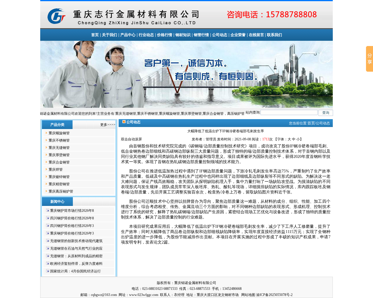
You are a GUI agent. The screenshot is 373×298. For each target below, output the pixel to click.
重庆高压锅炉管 (61, 191)
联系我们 (274, 35)
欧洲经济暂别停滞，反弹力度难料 (76, 264)
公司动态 (219, 35)
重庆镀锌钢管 (59, 177)
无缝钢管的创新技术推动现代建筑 (76, 241)
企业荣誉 (238, 35)
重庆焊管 (56, 169)
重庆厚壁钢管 (59, 155)
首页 (95, 35)
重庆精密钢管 (59, 184)
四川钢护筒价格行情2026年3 (72, 226)
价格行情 (164, 35)
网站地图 (248, 295)
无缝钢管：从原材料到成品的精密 (76, 256)
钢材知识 (183, 35)
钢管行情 (201, 35)
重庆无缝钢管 (59, 148)
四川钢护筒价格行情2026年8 (72, 218)
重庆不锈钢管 (59, 140)
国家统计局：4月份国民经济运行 (75, 271)
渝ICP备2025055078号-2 (274, 295)
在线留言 (257, 35)
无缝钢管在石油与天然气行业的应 (76, 248)
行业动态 (146, 35)
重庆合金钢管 (59, 162)
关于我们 (109, 35)
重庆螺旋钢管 (59, 133)
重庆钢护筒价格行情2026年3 (72, 233)
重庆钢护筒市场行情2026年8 (72, 211)
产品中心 (128, 35)
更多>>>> (107, 125)
